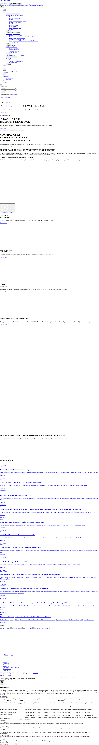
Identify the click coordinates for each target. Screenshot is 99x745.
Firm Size (8, 58)
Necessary (4, 696)
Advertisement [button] (3, 733)
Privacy (5, 662)
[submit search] (16, 744)
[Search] (2, 7)
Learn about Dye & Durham (7, 212)
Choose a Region (4, 3)
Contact (5, 80)
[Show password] (16, 90)
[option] (15, 3)
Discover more (3, 223)
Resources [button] (5, 72)
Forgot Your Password (6, 97)
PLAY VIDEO (11, 211)
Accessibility (6, 664)
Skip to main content (5, 0)
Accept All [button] (10, 679)
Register (15, 94)
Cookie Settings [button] (7, 670)
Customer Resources (8, 655)
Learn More (3, 112)
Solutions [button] (5, 9)
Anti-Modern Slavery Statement (11, 667)
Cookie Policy (6, 663)
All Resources (6, 76)
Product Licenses (7, 669)
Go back (9, 30)
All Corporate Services (11, 47)
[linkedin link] (3, 659)
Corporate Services (11, 45)
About (4, 65)
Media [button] (4, 67)
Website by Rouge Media (6, 675)
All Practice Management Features (14, 15)
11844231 (35, 673)
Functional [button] (2, 720)
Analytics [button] (2, 729)
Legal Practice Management (13, 14)
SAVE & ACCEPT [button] (5, 742)
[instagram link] (1, 659)
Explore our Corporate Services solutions (10, 146)
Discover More (3, 291)
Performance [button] (3, 725)
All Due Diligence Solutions (13, 34)
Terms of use (6, 666)
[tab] (15, 3)
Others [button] (1, 738)
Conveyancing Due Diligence (13, 32)
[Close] (4, 11)
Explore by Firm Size (11, 57)
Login (5, 82)
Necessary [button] (2, 694)
